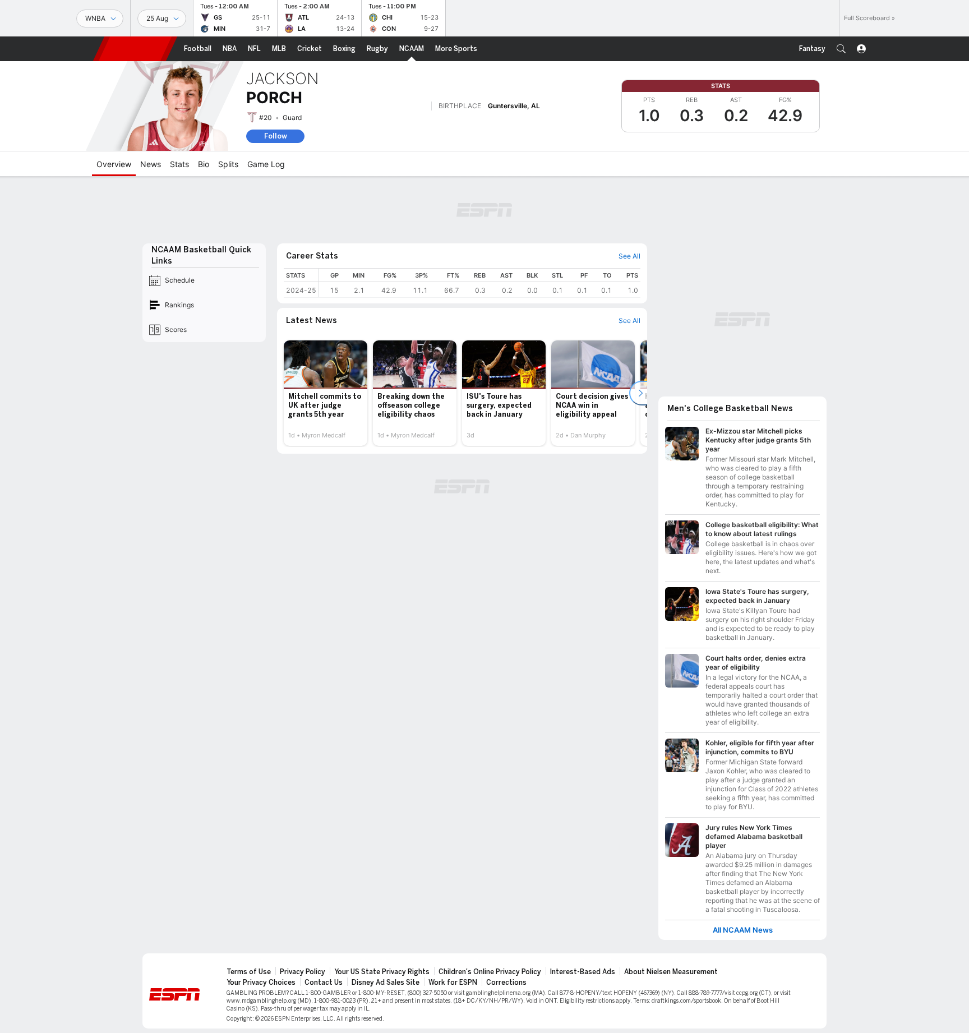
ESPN (135, 48)
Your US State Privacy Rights (382, 972)
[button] (841, 48)
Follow (275, 136)
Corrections (506, 982)
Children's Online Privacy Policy (490, 972)
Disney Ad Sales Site (385, 982)
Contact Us (323, 982)
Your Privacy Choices (261, 982)
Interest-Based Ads (582, 972)
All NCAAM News (743, 930)
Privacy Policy (302, 972)
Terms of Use (249, 972)
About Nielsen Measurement (671, 972)
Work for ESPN (452, 982)
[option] (325, 393)
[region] (479, 283)
